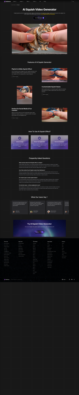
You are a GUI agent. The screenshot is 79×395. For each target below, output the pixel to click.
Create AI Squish (15, 76)
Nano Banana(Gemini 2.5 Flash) (51, 251)
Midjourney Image (49, 256)
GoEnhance (34, 243)
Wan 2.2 (34, 256)
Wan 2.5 (34, 267)
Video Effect (5, 249)
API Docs (63, 251)
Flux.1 (48, 243)
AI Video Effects (13, 4)
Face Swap (5, 248)
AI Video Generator (6, 246)
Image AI (21, 1)
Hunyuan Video (35, 259)
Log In (73, 1)
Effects (28, 1)
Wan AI (34, 273)
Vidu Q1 (34, 257)
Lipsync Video (6, 256)
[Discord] (72, 279)
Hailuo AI (34, 249)
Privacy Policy (64, 257)
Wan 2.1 (34, 254)
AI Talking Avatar (6, 251)
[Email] (69, 279)
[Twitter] (74, 279)
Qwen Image (49, 249)
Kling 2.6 (34, 265)
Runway (34, 246)
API (40, 1)
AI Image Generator (21, 243)
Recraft (48, 246)
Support (63, 243)
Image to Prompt (21, 249)
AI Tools (34, 1)
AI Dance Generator (6, 265)
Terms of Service (64, 256)
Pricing (45, 1)
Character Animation (6, 254)
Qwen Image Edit (49, 262)
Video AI (14, 1)
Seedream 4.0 (49, 257)
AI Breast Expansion (21, 256)
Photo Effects (20, 246)
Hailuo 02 (34, 248)
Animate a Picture (6, 259)
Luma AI (34, 251)
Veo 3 (33, 262)
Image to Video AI (6, 257)
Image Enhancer (21, 248)
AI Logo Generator (21, 251)
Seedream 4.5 (49, 259)
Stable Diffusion (49, 248)
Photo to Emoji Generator (22, 254)
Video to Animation (6, 243)
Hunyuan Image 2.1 (50, 254)
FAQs (62, 249)
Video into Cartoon (6, 262)
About (63, 254)
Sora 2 (34, 270)
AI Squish (18, 4)
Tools (62, 246)
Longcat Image (49, 267)
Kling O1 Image (49, 265)
